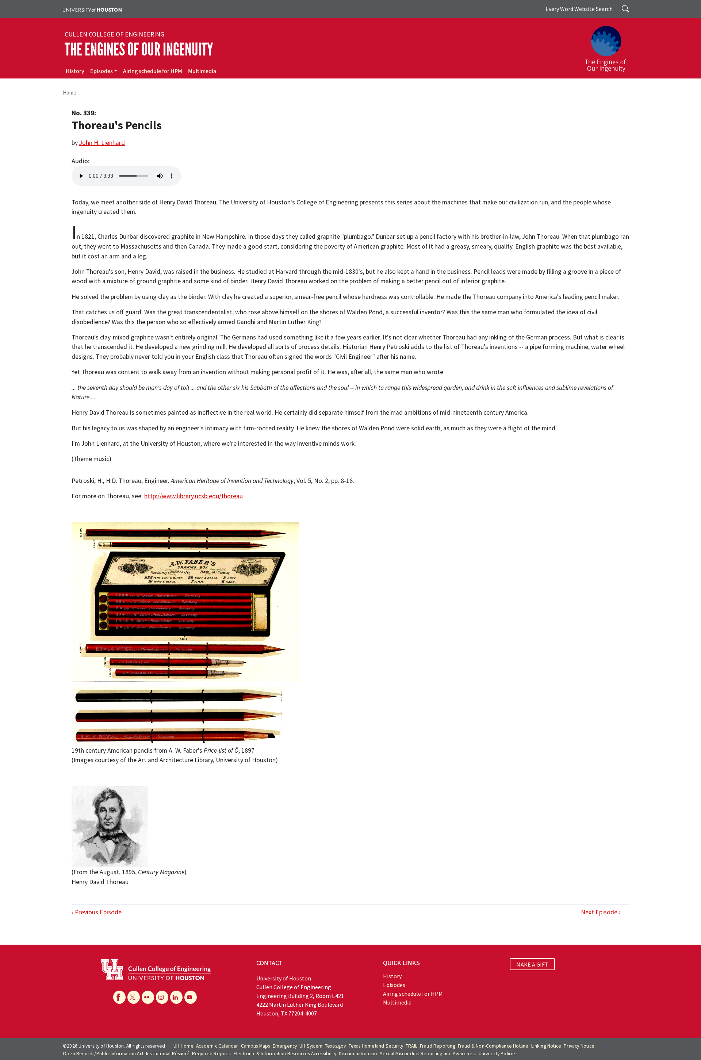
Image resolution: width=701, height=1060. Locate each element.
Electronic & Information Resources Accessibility (285, 1054)
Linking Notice (546, 1046)
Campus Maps (255, 1046)
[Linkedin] (176, 997)
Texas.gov (335, 1046)
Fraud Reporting (437, 1046)
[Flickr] (148, 997)
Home (69, 92)
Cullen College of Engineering (114, 34)
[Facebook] (119, 997)
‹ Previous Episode (97, 912)
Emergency (285, 1046)
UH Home (183, 1046)
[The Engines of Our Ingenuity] (609, 45)
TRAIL (411, 1046)
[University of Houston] (92, 9)
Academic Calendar (217, 1046)
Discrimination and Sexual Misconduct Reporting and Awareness (407, 1054)
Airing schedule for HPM (152, 71)
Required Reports (211, 1054)
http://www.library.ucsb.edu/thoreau (193, 496)
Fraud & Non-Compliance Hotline (493, 1046)
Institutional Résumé (167, 1054)
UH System (310, 1046)
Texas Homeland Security (376, 1046)
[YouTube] (190, 997)
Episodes (101, 71)
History (75, 71)
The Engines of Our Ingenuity (139, 49)
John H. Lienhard (102, 143)
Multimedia (202, 71)
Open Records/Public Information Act (103, 1054)
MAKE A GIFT (532, 964)
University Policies (498, 1054)
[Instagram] (162, 997)
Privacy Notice (579, 1046)
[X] (133, 997)
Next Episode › (601, 912)
